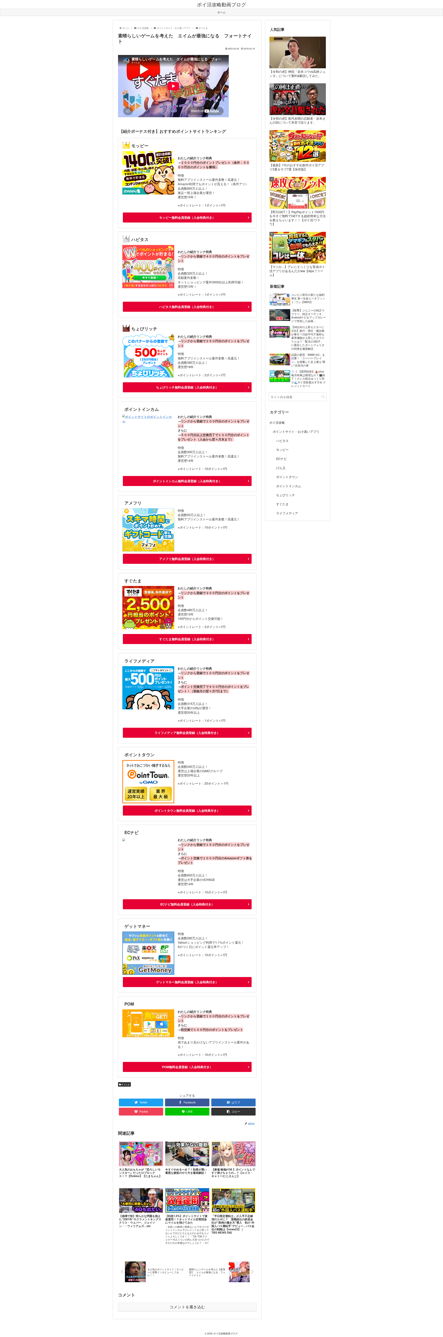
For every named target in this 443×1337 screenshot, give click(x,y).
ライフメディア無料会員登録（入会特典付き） (187, 732)
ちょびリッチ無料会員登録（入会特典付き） (187, 387)
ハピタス (282, 440)
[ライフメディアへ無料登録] (148, 708)
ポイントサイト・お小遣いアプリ (296, 431)
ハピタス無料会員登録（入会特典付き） (187, 306)
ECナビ (281, 458)
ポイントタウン (287, 476)
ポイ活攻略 (277, 422)
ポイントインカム (288, 486)
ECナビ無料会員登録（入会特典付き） (187, 904)
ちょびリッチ (285, 495)
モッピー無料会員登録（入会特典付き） (187, 217)
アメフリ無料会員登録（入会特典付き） (187, 559)
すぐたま (125, 1084)
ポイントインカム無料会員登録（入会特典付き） (187, 481)
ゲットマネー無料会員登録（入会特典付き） (187, 982)
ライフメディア (287, 513)
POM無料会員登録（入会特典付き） (187, 1067)
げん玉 (281, 467)
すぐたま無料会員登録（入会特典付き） (187, 639)
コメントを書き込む (187, 1307)
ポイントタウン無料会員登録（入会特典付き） (187, 810)
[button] (323, 397)
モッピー (282, 449)
